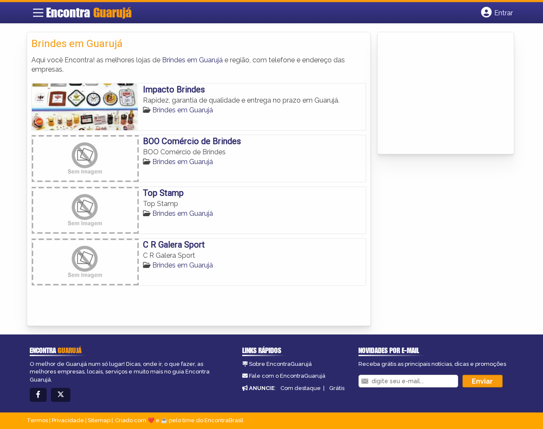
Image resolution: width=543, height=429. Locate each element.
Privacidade (68, 420)
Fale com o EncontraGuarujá (287, 376)
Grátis (336, 388)
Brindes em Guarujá (192, 60)
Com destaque (300, 388)
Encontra (89, 12)
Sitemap (99, 420)
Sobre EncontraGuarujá (280, 364)
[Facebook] (38, 395)
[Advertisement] (445, 94)
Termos (37, 420)
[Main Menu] (38, 12)
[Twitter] (60, 395)
